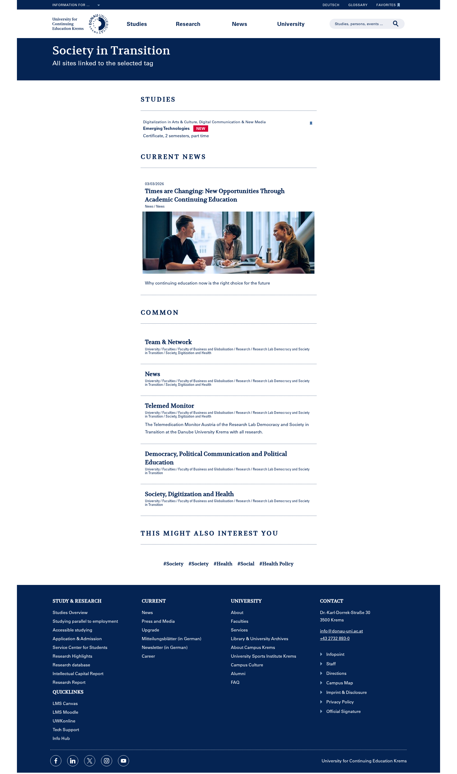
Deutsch (331, 5)
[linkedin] (72, 760)
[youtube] (123, 760)
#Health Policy (276, 564)
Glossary (356, 6)
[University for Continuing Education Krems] (80, 23)
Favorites (384, 6)
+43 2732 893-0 (335, 638)
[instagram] (106, 760)
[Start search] (396, 24)
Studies (137, 23)
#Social (245, 564)
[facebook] (55, 760)
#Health (223, 564)
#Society (173, 564)
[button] (311, 122)
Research (188, 23)
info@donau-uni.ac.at (341, 631)
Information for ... (71, 5)
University (291, 23)
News (239, 23)
